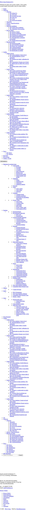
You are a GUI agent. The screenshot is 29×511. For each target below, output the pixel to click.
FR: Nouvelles (10, 452)
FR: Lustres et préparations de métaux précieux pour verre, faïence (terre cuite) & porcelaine (19, 354)
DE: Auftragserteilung (15, 442)
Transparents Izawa (21, 272)
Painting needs (16, 278)
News (4, 443)
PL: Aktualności (10, 450)
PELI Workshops (17, 292)
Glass (4, 298)
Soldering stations (20, 184)
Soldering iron (19, 181)
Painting (5, 210)
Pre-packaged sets (20, 281)
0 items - (7, 158)
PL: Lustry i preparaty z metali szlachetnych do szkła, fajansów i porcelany (18, 350)
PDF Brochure (7, 453)
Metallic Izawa (20, 234)
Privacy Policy (7, 493)
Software (18, 191)
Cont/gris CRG (20, 219)
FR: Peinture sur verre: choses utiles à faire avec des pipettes (19, 375)
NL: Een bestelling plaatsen (17, 436)
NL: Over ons (13, 425)
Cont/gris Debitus (20, 224)
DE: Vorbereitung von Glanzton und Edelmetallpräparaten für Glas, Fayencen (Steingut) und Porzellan (19, 358)
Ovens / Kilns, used (21, 207)
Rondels (18, 302)
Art (4, 417)
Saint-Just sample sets (21, 306)
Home (4, 499)
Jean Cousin (19, 268)
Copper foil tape (17, 289)
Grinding (15, 193)
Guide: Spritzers (10, 380)
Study (4, 291)
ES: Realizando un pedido (16, 437)
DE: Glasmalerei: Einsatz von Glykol (19, 334)
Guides (5, 318)
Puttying (15, 186)
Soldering (15, 178)
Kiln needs (19, 206)
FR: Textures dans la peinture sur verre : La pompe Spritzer (18, 393)
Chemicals (18, 183)
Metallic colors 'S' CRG (22, 260)
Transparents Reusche (21, 275)
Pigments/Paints (17, 211)
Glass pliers (19, 190)
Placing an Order (10, 433)
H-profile (18, 167)
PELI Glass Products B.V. (6, 2)
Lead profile (16, 165)
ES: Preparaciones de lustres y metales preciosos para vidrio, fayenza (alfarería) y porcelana (19, 346)
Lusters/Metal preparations (19, 276)
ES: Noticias (9, 449)
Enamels (15, 226)
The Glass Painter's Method (20, 293)
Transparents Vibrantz (21, 273)
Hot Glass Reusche (21, 253)
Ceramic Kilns (19, 203)
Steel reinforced (20, 171)
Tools (14, 187)
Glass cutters (19, 188)
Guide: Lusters (10, 335)
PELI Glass (8, 509)
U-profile (18, 170)
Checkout (5, 506)
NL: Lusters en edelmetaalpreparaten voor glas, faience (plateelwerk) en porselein (19, 341)
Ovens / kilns (16, 200)
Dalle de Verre (19, 311)
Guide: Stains (9, 399)
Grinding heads (20, 194)
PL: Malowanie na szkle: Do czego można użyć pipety (19, 372)
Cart (4, 504)
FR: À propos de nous (15, 429)
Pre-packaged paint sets (19, 213)
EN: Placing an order (15, 435)
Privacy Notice (4, 490)
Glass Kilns (19, 201)
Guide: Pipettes (10, 361)
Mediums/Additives (21, 283)
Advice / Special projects (12, 432)
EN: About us (13, 423)
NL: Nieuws (9, 446)
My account (6, 503)
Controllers (19, 204)
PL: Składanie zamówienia (16, 440)
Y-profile (18, 168)
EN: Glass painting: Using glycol (18, 321)
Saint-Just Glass (17, 305)
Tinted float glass (20, 301)
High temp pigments (18, 242)
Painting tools (19, 282)
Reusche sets (19, 216)
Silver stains (19, 265)
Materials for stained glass (9, 164)
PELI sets (18, 214)
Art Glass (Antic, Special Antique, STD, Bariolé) (22, 309)
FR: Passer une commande (16, 439)
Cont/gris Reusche (20, 220)
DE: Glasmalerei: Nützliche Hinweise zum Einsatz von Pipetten (19, 378)
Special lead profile (21, 174)
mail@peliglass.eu (8, 488)
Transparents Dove (21, 246)
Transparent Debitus (21, 255)
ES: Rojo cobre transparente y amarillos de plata (17, 406)
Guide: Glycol (10, 319)
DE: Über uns (13, 430)
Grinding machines (21, 196)
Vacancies (12, 422)
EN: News (9, 445)
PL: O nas (12, 427)
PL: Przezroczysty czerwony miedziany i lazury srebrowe (17, 409)
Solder (17, 180)
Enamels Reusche (20, 227)
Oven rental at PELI (21, 209)
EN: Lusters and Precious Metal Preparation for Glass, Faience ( (18, 337)
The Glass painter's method (20, 285)
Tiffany (5, 288)
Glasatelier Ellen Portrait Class (20, 286)
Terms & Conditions (8, 496)
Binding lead (19, 173)
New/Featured (6, 317)
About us (5, 419)
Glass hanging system (18, 304)
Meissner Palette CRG (21, 259)
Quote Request (7, 494)
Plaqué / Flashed (20, 312)
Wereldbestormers (20, 509)
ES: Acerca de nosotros (16, 426)
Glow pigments (20, 262)
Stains (14, 263)
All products (6, 497)
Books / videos (16, 296)
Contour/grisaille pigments (19, 217)
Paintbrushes (19, 279)
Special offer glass (17, 299)
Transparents (16, 269)
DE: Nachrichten (10, 448)
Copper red (19, 266)
